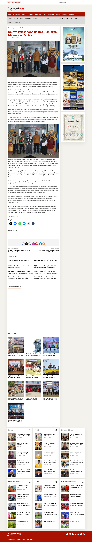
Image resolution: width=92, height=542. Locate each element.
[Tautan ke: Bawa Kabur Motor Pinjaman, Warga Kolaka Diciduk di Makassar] (65, 472)
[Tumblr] (29, 243)
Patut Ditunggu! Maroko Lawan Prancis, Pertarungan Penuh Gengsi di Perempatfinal (76, 513)
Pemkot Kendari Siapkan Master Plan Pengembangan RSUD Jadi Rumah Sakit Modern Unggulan (45, 272)
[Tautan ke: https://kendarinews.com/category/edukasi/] (56, 482)
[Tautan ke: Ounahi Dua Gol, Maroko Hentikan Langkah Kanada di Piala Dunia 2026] (65, 524)
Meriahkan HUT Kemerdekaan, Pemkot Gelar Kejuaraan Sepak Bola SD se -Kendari (20, 272)
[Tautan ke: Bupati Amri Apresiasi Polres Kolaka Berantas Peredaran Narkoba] (65, 464)
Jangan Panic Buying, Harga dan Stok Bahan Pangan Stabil (19, 250)
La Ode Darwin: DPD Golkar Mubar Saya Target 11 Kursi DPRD (50, 435)
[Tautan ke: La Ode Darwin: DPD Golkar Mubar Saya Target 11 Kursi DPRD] (38, 437)
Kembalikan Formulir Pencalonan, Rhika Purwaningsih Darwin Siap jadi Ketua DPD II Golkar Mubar (50, 452)
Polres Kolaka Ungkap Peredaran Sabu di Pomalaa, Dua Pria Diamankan (76, 435)
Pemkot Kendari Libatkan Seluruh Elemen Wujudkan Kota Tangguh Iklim (15, 421)
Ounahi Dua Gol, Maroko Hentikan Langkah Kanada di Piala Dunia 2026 (77, 522)
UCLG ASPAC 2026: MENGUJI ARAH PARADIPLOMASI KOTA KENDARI (23, 444)
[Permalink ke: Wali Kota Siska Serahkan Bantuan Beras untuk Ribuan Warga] (51, 344)
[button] (83, 2)
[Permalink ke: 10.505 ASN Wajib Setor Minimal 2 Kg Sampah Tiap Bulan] (16, 344)
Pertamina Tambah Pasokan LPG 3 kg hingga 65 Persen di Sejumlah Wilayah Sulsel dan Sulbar (22, 486)
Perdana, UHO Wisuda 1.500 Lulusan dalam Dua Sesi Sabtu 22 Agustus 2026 (50, 495)
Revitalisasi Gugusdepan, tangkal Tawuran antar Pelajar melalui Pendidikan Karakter (23, 461)
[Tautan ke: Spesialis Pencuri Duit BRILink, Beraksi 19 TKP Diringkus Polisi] (65, 446)
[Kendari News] (15, 8)
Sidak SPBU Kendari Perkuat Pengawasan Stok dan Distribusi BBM (23, 504)
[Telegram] (40, 243)
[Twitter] (26, 243)
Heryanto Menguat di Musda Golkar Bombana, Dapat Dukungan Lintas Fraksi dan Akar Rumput (50, 461)
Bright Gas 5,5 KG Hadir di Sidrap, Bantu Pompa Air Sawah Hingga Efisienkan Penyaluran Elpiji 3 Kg (24, 513)
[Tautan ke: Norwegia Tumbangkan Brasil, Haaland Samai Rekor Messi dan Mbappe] (65, 506)
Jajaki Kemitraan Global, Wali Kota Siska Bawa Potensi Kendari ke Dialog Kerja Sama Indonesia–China (45, 266)
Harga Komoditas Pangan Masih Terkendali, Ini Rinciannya (49, 250)
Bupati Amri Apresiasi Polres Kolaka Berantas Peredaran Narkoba (76, 461)
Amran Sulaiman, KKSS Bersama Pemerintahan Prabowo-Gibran (23, 470)
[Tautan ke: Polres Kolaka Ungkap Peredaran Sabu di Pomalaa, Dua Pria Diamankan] (65, 437)
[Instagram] (33, 243)
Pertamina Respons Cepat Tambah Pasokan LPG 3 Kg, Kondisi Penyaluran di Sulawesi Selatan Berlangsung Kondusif (23, 522)
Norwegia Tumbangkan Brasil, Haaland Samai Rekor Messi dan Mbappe (76, 504)
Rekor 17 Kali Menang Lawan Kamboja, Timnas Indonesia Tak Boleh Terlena (76, 486)
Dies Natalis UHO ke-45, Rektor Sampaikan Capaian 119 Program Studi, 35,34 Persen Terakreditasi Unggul (50, 504)
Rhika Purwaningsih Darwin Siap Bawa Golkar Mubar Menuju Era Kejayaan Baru (50, 444)
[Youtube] (36, 243)
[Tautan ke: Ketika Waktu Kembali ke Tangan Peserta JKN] (12, 437)
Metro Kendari (11, 39)
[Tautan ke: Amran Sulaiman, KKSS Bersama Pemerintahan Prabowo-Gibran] (12, 472)
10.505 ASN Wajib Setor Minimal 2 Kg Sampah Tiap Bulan (18, 261)
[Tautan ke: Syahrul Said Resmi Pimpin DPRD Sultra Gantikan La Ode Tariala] (38, 472)
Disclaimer (37, 539)
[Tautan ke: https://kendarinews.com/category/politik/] (56, 430)
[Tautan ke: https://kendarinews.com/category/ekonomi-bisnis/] (30, 482)
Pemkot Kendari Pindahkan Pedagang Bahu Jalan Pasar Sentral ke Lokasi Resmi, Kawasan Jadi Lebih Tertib (20, 277)
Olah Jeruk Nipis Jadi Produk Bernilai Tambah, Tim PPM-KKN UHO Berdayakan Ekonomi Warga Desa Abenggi (50, 522)
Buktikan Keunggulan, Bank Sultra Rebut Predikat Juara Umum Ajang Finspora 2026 (23, 495)
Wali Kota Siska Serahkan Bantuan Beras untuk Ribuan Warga (19, 266)
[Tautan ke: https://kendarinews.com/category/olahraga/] (83, 482)
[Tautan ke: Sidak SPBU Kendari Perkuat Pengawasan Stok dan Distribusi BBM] (12, 506)
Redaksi (29, 539)
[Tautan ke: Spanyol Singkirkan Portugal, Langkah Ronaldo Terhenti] (65, 497)
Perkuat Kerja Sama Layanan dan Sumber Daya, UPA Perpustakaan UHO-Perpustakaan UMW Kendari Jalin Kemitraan (50, 486)
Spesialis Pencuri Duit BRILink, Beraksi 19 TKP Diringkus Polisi (77, 444)
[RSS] (43, 243)
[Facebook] (23, 243)
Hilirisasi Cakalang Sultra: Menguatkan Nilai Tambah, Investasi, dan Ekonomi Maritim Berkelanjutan (23, 452)
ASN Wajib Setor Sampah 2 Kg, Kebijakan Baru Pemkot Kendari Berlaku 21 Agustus (46, 261)
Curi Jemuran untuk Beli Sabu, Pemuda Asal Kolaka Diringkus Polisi (76, 452)
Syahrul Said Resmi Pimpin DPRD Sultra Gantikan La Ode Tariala (50, 470)
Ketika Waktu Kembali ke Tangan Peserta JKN (23, 435)
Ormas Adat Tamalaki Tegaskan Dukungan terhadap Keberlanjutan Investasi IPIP (46, 277)
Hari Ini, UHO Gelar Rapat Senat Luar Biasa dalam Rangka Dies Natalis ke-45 (50, 513)
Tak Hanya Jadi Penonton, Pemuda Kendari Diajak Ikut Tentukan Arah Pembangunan (50, 398)
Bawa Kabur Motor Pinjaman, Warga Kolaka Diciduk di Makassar (77, 470)
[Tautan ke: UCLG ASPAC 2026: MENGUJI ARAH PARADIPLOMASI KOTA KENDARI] (12, 446)
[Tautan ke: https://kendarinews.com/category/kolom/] (30, 430)
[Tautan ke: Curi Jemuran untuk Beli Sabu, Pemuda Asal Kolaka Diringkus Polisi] (65, 455)
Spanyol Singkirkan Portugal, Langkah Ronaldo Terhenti (75, 495)
